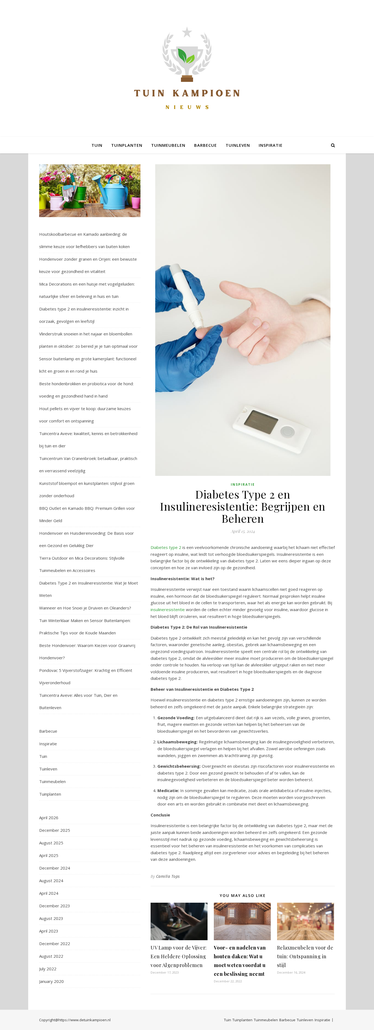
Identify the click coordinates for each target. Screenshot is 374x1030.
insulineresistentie (168, 609)
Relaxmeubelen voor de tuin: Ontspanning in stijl (305, 956)
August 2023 (51, 918)
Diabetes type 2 (166, 547)
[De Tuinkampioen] (187, 68)
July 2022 (47, 968)
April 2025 (48, 855)
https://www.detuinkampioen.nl (84, 1019)
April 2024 (48, 893)
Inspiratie (271, 145)
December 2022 (54, 943)
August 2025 (51, 842)
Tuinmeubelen (168, 145)
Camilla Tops (168, 876)
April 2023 (48, 931)
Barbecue (205, 145)
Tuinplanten (126, 145)
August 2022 (51, 956)
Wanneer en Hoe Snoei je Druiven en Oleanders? (85, 608)
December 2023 (54, 905)
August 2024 (51, 880)
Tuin (96, 145)
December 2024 (54, 868)
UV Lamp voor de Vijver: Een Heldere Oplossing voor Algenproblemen (179, 956)
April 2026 (48, 817)
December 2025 (54, 830)
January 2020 (51, 981)
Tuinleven (238, 145)
